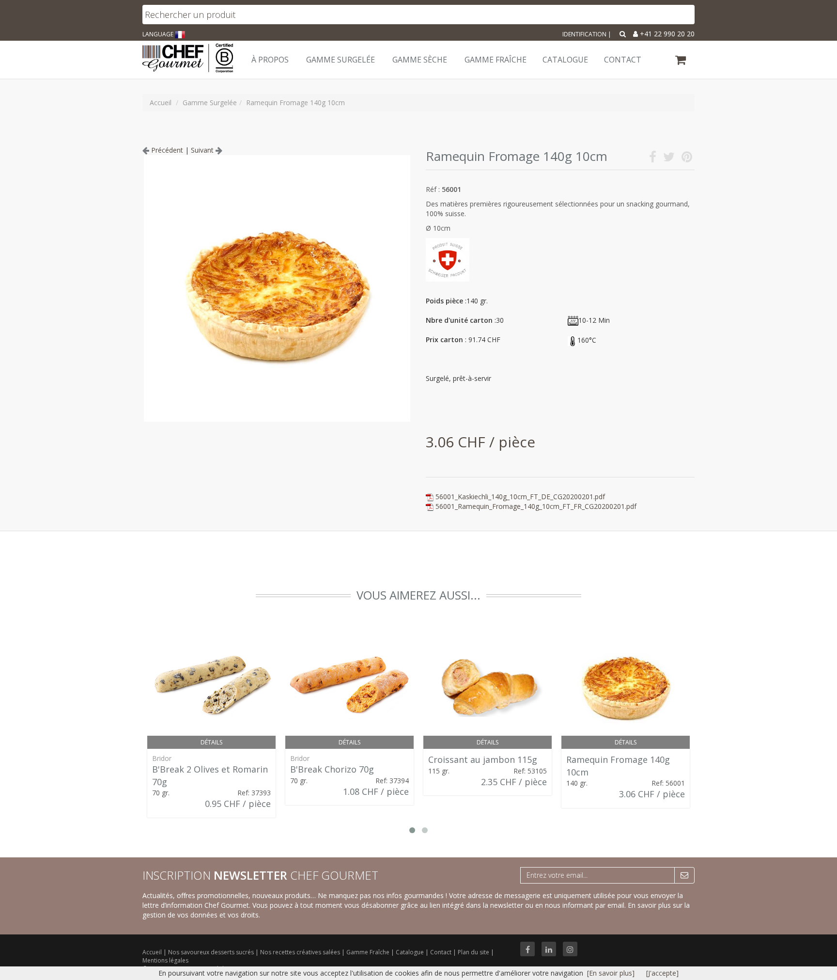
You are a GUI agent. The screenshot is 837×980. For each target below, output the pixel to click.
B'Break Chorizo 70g (332, 769)
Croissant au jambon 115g (482, 759)
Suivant (203, 150)
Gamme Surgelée (340, 59)
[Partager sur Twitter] (669, 158)
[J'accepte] (662, 973)
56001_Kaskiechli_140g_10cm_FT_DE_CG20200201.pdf (520, 496)
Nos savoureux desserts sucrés (211, 952)
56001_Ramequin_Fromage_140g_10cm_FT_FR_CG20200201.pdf (535, 506)
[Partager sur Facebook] (652, 158)
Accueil (152, 952)
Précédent (166, 150)
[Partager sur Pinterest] (687, 158)
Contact (441, 952)
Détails (211, 742)
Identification (584, 34)
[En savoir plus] (611, 973)
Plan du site (474, 952)
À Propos (270, 59)
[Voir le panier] (681, 61)
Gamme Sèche (419, 59)
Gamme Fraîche (368, 952)
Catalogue (410, 952)
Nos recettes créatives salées (300, 952)
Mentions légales (165, 960)
